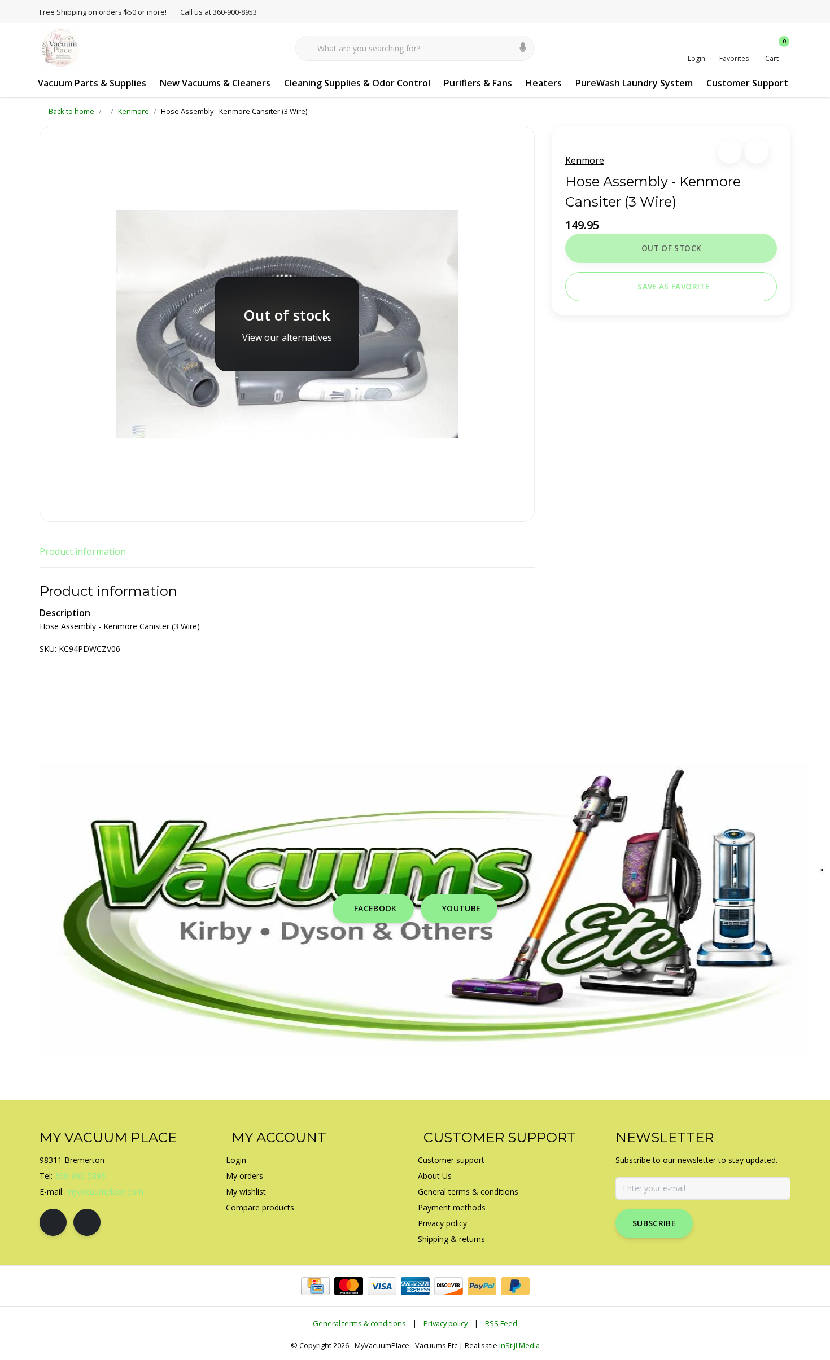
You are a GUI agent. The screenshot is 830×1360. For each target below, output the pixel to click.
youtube (461, 908)
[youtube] (87, 1222)
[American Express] (415, 1286)
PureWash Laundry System (634, 83)
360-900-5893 (80, 1175)
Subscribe (654, 1223)
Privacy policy (445, 1323)
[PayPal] (482, 1286)
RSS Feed (501, 1323)
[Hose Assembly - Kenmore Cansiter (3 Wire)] (287, 324)
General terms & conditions (359, 1323)
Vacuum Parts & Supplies (92, 83)
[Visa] (382, 1286)
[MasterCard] (348, 1286)
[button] (730, 151)
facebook (375, 908)
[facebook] (53, 1222)
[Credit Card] (315, 1286)
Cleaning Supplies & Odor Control (357, 83)
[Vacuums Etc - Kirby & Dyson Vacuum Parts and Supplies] (61, 47)
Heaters (544, 83)
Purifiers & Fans (478, 83)
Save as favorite (673, 286)
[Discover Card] (448, 1286)
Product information (83, 551)
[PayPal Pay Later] (515, 1286)
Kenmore (584, 160)
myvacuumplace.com (104, 1191)
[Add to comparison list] (756, 151)
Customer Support (747, 83)
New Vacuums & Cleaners (215, 83)
